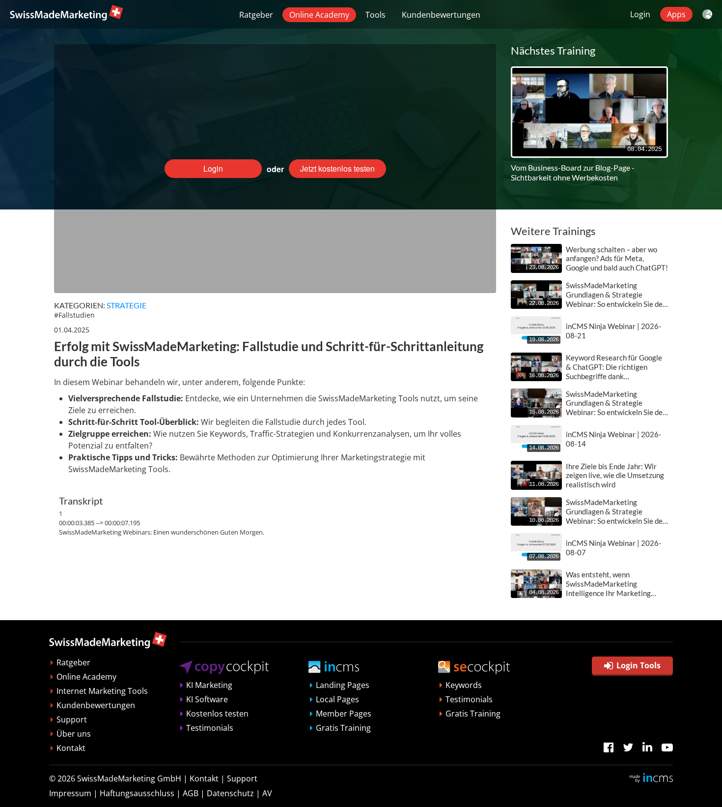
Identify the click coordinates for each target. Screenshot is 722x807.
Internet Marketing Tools (102, 691)
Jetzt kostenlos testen (337, 168)
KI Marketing (209, 685)
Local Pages (337, 699)
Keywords (463, 685)
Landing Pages (342, 685)
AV (267, 793)
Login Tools (638, 665)
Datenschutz (230, 793)
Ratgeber (256, 14)
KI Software (207, 699)
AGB (190, 793)
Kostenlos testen (217, 713)
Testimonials (209, 727)
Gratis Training (343, 727)
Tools (375, 14)
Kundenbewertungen (441, 14)
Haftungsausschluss (137, 793)
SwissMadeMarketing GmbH (129, 778)
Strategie (126, 305)
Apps (676, 14)
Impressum (70, 793)
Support (71, 719)
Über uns (73, 733)
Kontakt (70, 748)
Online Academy (319, 14)
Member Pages (343, 713)
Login (640, 14)
